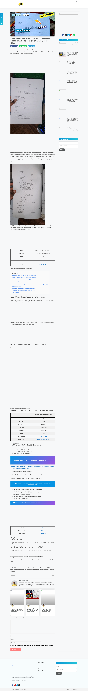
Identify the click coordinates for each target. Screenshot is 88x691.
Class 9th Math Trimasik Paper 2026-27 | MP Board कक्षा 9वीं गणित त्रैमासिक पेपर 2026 (47, 610)
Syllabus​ (71, 1)
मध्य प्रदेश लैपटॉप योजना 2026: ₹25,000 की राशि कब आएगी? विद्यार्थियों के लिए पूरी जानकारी (72, 81)
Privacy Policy (41, 670)
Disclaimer (40, 668)
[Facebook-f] (12, 685)
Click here (43, 533)
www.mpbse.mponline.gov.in (43, 439)
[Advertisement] (32, 64)
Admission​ (64, 1)
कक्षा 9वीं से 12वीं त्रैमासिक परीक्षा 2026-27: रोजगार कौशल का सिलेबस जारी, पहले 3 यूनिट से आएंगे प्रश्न (72, 120)
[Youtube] (15, 685)
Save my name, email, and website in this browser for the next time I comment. (32, 645)
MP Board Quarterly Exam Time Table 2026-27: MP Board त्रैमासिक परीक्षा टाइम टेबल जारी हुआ (72, 110)
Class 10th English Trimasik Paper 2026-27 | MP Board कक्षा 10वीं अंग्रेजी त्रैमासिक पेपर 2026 (32, 610)
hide (17, 273)
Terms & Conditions (42, 666)
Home (37, 1)
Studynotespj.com (43, 264)
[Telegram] (17, 685)
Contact (39, 665)
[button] (76, 2)
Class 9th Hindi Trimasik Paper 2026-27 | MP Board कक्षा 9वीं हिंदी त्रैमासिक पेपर (72, 72)
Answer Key (56, 1)
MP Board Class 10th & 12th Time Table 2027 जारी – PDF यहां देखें (72, 91)
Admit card (49, 1)
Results (42, 1)
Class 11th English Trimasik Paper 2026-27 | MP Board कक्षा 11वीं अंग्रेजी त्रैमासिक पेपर (17, 610)
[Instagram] (19, 685)
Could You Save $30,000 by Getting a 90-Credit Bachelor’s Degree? (72, 100)
